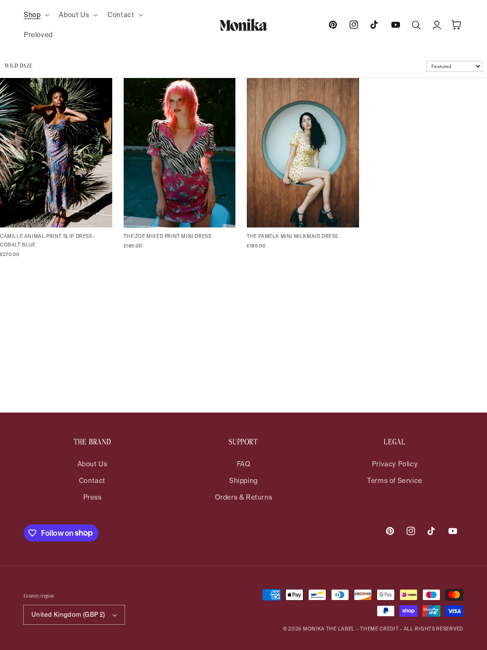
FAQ (244, 464)
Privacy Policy (395, 464)
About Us (92, 464)
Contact (92, 480)
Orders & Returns (244, 497)
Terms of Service (394, 480)
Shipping (243, 480)
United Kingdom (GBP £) (68, 615)
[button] (35, 15)
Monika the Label (329, 629)
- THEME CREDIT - (380, 629)
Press (92, 497)
